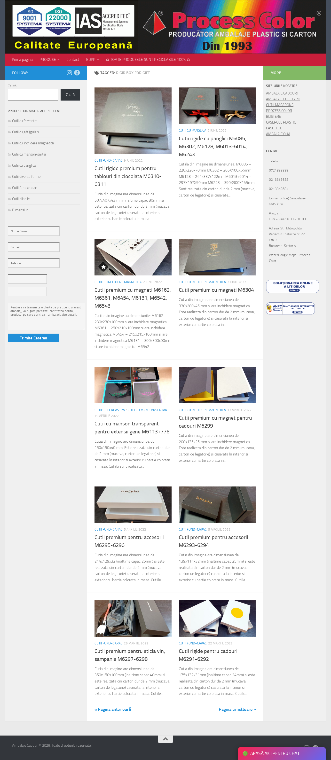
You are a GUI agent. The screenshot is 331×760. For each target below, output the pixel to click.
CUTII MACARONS (279, 105)
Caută (12, 86)
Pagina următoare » (237, 709)
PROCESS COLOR (279, 111)
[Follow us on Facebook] (77, 73)
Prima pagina (22, 59)
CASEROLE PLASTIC (281, 122)
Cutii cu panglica (192, 130)
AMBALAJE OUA (278, 134)
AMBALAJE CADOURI (282, 93)
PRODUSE (47, 59)
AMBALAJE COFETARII (283, 99)
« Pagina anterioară (113, 709)
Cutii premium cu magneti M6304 (216, 290)
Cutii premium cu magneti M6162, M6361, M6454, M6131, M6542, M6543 (133, 298)
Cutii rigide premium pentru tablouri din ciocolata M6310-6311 (128, 176)
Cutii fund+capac (108, 160)
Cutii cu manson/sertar (147, 410)
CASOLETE (274, 128)
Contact (72, 59)
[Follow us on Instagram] (69, 73)
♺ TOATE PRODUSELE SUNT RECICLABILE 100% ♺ (148, 59)
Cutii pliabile (21, 199)
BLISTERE (273, 116)
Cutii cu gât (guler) (25, 132)
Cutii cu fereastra (110, 410)
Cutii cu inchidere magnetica (118, 282)
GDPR (90, 59)
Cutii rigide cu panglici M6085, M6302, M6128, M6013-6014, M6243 (213, 146)
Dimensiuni (20, 210)
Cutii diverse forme (26, 176)
